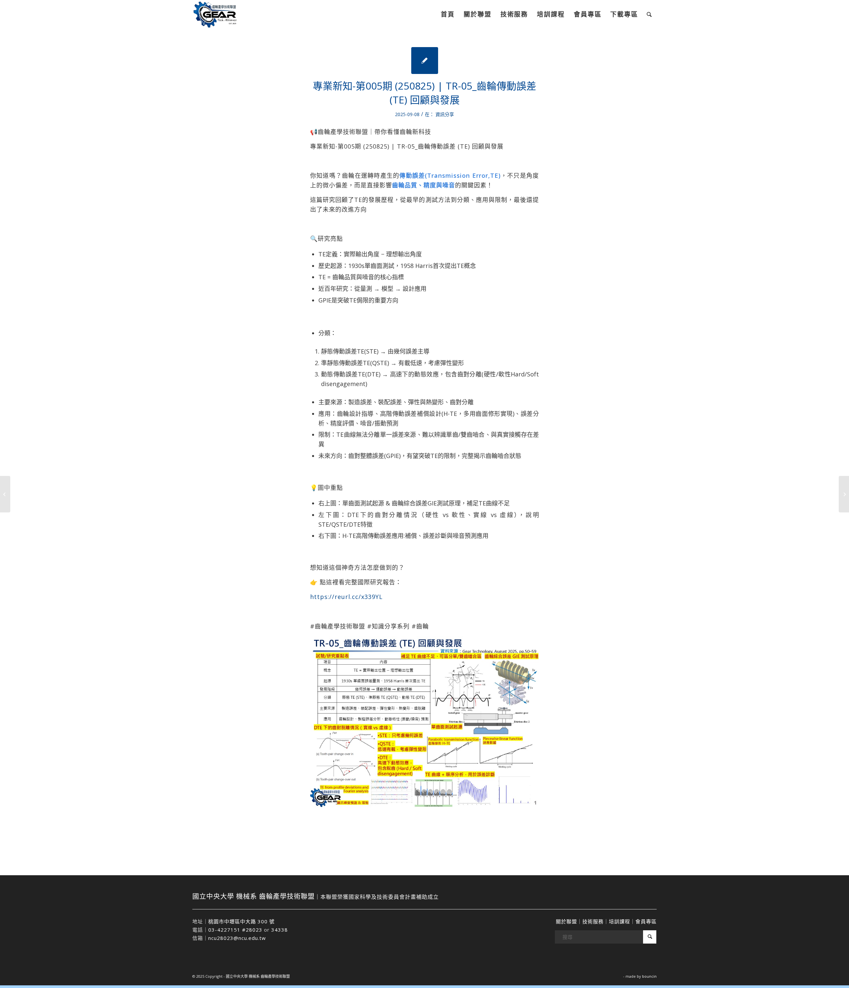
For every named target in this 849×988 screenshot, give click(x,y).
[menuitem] (447, 14)
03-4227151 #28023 (235, 929)
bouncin (649, 976)
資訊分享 (444, 114)
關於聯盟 (566, 921)
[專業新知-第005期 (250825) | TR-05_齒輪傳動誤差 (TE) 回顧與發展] (424, 60)
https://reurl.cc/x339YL (346, 597)
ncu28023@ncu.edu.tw (237, 938)
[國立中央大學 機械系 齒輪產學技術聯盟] (221, 14)
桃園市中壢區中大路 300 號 (241, 921)
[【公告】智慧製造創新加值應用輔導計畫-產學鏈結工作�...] (5, 494)
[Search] (649, 14)
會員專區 (646, 921)
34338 (279, 929)
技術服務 (593, 921)
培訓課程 (619, 921)
